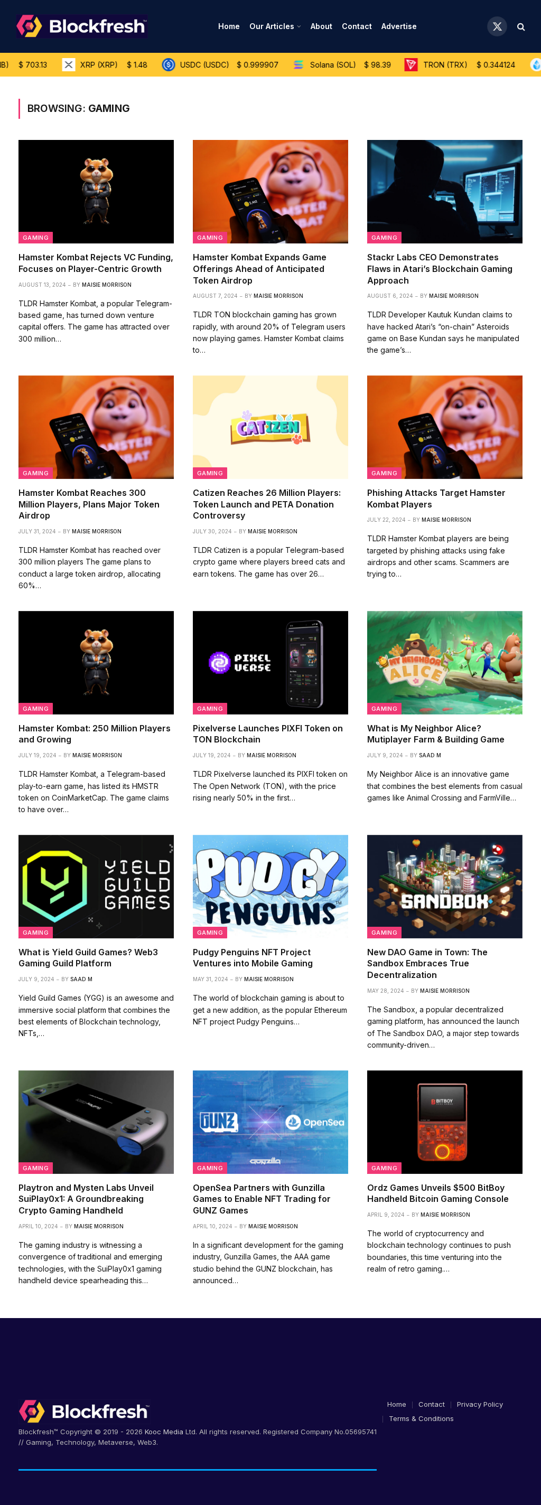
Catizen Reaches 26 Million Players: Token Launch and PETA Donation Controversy (267, 504)
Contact (357, 26)
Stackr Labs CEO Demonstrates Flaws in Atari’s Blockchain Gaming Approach (439, 269)
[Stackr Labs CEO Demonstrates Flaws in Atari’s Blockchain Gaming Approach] (445, 191)
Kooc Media (164, 1431)
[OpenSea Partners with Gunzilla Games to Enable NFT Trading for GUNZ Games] (270, 1122)
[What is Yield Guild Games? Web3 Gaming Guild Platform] (96, 886)
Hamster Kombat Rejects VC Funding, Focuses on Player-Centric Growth (95, 263)
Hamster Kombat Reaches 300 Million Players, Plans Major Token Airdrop (89, 504)
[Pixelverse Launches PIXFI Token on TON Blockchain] (270, 662)
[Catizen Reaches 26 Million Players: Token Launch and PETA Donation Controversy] (270, 427)
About (321, 26)
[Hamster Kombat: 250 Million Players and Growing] (96, 662)
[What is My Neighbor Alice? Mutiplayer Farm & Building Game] (445, 662)
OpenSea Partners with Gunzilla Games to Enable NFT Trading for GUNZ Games (262, 1199)
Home (229, 26)
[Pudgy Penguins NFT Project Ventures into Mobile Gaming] (270, 886)
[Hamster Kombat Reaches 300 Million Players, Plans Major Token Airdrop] (96, 427)
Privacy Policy (480, 1404)
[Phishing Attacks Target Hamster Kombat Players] (445, 427)
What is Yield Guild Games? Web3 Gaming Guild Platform (88, 958)
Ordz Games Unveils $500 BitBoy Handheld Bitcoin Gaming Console (438, 1193)
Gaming (36, 237)
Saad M (430, 755)
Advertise (399, 26)
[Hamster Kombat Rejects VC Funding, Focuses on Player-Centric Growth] (96, 191)
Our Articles (271, 26)
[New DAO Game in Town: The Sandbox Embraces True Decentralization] (445, 886)
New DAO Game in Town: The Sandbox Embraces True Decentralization (427, 964)
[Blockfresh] (82, 26)
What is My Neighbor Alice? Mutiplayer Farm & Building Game (436, 734)
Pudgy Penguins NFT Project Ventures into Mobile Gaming (253, 958)
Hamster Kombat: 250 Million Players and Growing (94, 734)
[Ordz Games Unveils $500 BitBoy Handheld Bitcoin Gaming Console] (445, 1122)
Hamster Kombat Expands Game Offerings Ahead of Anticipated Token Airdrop (260, 269)
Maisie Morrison (107, 284)
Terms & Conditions (421, 1418)
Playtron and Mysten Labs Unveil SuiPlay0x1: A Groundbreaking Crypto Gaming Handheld (86, 1199)
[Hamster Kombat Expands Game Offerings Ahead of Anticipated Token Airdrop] (270, 191)
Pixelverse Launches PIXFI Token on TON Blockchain (268, 734)
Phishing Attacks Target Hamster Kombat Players (436, 498)
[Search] (520, 27)
